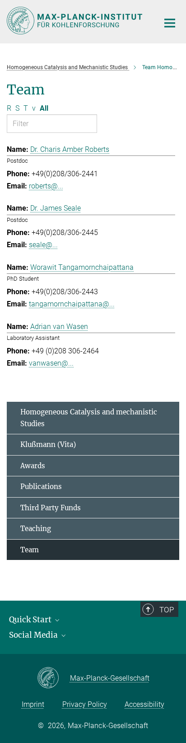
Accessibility (144, 704)
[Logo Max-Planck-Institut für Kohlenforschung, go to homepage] (76, 20)
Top (166, 609)
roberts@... (46, 186)
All (44, 108)
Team (29, 549)
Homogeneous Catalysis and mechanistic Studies (88, 418)
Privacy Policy (84, 704)
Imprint (33, 704)
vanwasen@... (51, 363)
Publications (41, 486)
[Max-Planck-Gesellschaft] (53, 678)
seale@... (43, 244)
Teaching (35, 528)
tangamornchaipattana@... (72, 304)
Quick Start (31, 619)
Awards (32, 465)
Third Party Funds (50, 507)
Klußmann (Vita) (48, 444)
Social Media (34, 635)
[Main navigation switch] (170, 23)
